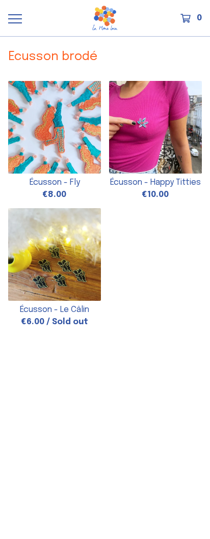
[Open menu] (14, 18)
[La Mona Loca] (105, 18)
